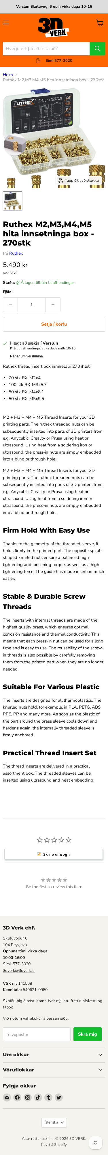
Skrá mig (87, 1034)
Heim (8, 74)
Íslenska (51, 1122)
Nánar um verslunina (26, 356)
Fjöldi (7, 292)
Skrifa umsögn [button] (56, 854)
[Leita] (97, 48)
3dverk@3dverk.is (19, 970)
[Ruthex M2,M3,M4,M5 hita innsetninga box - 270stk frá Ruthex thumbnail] (12, 201)
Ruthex (16, 253)
